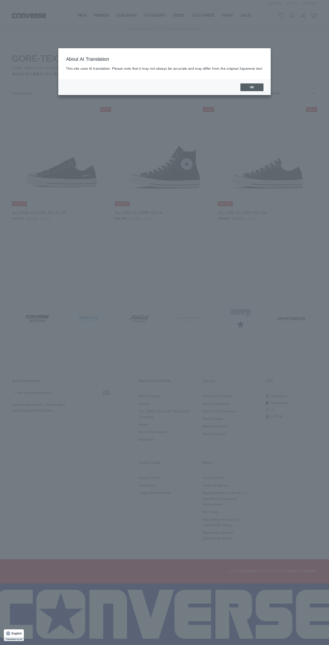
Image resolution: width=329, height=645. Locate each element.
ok (252, 87)
